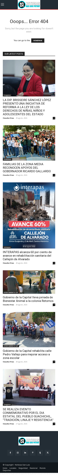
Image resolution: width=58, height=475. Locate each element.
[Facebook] (10, 453)
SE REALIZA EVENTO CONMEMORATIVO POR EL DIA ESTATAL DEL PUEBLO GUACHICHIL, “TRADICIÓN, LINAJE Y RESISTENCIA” (28, 415)
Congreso (7, 95)
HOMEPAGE (37, 41)
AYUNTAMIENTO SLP (11, 292)
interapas (7, 247)
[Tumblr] (40, 453)
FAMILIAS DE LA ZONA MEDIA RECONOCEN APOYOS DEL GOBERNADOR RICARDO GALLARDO (27, 167)
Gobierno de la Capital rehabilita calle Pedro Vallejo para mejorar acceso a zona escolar (27, 354)
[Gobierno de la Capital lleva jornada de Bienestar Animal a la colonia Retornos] (29, 282)
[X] (47, 453)
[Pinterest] (32, 453)
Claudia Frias (8, 118)
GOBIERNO (7, 159)
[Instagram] (18, 453)
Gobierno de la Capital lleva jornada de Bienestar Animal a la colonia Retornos (28, 299)
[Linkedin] (25, 453)
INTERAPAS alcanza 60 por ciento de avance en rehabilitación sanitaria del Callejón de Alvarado (27, 255)
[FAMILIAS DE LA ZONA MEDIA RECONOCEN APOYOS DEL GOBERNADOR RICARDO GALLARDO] (29, 143)
